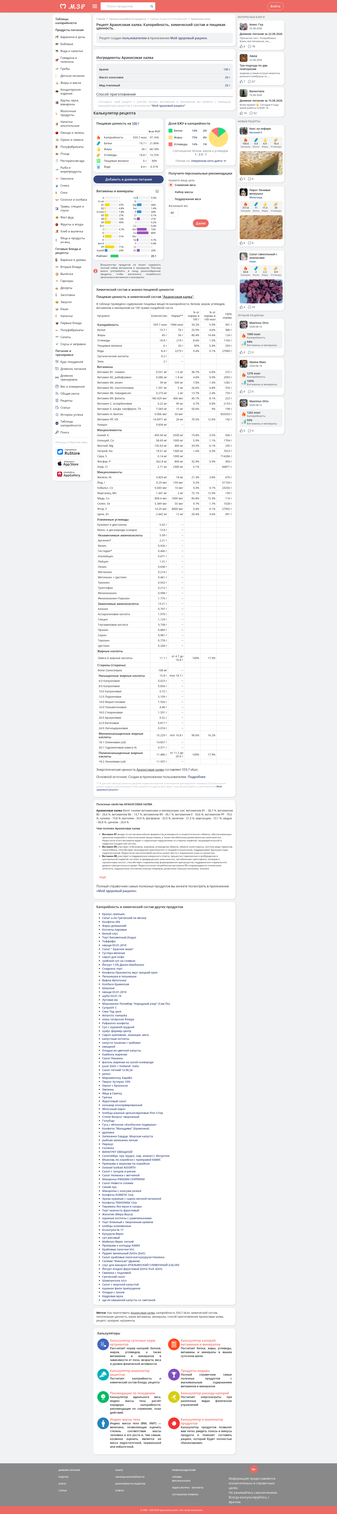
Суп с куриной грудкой (118, 1027)
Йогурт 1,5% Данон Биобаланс (123, 965)
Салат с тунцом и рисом (119, 1171)
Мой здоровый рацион (188, 38)
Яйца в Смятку (112, 1093)
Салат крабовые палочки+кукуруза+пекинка (133, 1257)
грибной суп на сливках (118, 961)
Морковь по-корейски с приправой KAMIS (131, 1159)
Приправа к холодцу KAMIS (121, 1245)
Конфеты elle (111, 922)
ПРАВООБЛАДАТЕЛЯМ (184, 1470)
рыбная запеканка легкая (120, 1140)
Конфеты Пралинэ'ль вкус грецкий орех (130, 972)
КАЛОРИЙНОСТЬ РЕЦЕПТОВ (130, 1483)
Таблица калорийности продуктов (127, 18)
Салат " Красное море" (118, 949)
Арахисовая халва (200, 18)
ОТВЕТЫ (119, 1490)
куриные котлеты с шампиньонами (127, 1218)
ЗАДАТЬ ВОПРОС (181, 1487)
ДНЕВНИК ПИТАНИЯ (69, 1470)
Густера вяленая (113, 953)
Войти (275, 6)
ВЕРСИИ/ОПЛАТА (181, 1480)
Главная (100, 18)
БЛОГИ (62, 1483)
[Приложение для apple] (72, 463)
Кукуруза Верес (113, 1234)
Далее (201, 223)
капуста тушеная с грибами (121, 1042)
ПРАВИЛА (193, 1494)
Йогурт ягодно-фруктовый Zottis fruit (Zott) (132, 1269)
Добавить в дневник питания (128, 179)
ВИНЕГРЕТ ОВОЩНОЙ (117, 1152)
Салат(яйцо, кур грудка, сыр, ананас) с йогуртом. (136, 1156)
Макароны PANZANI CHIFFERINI (123, 1179)
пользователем (134, 38)
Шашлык (108, 988)
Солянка (108, 1148)
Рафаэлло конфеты (115, 1023)
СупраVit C (109, 1007)
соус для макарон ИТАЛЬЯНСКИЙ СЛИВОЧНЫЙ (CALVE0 (140, 1265)
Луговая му (110, 1000)
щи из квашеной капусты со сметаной (128, 1300)
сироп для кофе (113, 957)
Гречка (107, 1097)
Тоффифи (108, 941)
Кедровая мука (112, 1296)
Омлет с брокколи (115, 1085)
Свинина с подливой (116, 1273)
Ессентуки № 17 (112, 1230)
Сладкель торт (112, 968)
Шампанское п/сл (114, 1280)
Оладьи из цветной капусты (121, 1050)
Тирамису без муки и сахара (122, 1206)
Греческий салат (113, 1276)
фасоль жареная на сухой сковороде (127, 1062)
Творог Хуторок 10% (116, 1081)
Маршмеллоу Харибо (117, 1078)
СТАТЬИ (63, 1490)
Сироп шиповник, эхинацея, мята (125, 1035)
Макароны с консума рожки (121, 1191)
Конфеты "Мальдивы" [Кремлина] (125, 1128)
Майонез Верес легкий (118, 1241)
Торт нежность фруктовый (120, 1210)
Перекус (108, 1144)
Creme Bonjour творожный (120, 1117)
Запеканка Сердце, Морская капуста (127, 1136)
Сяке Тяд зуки (111, 1011)
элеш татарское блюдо (118, 1019)
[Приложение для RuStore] (72, 452)
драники (108, 1132)
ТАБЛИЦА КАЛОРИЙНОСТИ (130, 1476)
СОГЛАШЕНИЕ (179, 1494)
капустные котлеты (115, 1039)
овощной (108, 1046)
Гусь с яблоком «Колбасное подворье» (129, 1124)
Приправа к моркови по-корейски (126, 1163)
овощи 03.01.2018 (114, 945)
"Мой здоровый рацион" (168, 105)
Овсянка (108, 1089)
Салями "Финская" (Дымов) (121, 1261)
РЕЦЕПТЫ (63, 1476)
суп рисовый (111, 1237)
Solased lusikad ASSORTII (119, 1167)
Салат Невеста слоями (117, 1183)
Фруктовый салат (114, 1101)
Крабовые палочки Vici (118, 1249)
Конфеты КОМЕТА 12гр (118, 1195)
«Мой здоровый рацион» (116, 891)
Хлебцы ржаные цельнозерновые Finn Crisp (132, 1113)
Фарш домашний (114, 926)
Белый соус (110, 933)
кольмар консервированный (122, 1105)
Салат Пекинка (112, 1058)
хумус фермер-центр (116, 1031)
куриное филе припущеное (121, 1288)
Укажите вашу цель (181, 180)
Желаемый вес (178, 206)
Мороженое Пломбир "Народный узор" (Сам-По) (136, 1003)
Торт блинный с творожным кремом (127, 1222)
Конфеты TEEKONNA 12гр (119, 1202)
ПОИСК (119, 1470)
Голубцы (108, 1120)
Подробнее (196, 777)
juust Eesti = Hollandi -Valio (120, 1066)
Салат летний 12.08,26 (117, 1070)
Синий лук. (109, 1187)
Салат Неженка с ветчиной (120, 1175)
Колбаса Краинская (115, 984)
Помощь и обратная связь (71, 442)
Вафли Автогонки (114, 980)
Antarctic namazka (114, 1015)
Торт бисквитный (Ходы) (119, 937)
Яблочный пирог (114, 1109)
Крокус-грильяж (113, 914)
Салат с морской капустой (120, 1284)
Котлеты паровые (114, 929)
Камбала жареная (114, 1054)
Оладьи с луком (113, 1292)
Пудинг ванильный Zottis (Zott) (123, 1253)
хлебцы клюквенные (116, 1226)
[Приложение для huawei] (72, 474)
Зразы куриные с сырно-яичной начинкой (131, 1198)
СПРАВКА (177, 1476)
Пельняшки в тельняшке (119, 976)
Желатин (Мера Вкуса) (117, 1214)
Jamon (106, 1074)
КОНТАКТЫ (197, 1487)
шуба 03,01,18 (111, 996)
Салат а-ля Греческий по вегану (124, 918)
